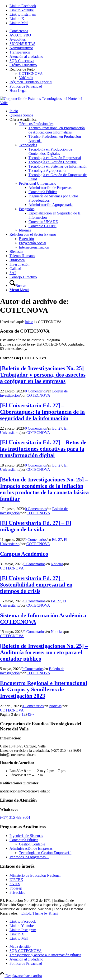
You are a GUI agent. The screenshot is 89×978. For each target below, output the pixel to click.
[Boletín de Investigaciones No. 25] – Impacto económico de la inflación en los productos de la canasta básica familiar (44, 489)
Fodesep (15, 888)
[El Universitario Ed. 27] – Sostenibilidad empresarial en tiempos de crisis (36, 584)
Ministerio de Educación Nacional (35, 875)
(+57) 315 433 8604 (15, 817)
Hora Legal (18, 91)
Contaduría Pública (23, 840)
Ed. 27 (57, 428)
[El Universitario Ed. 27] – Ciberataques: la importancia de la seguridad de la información (42, 411)
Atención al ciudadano (26, 56)
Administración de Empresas (30, 848)
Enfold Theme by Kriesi (39, 913)
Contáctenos (18, 31)
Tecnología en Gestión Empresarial (45, 853)
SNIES (14, 884)
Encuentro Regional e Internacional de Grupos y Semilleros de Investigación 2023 (43, 689)
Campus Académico (24, 554)
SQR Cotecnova (21, 61)
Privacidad (17, 892)
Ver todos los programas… (29, 857)
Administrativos (21, 48)
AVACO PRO (20, 35)
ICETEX (16, 880)
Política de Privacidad (25, 86)
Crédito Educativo (23, 65)
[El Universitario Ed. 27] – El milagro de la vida (35, 526)
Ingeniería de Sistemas (26, 836)
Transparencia (19, 52)
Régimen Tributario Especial (30, 82)
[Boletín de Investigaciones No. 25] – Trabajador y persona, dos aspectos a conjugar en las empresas (44, 374)
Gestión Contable (32, 844)
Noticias (57, 564)
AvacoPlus (17, 39)
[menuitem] (49, 31)
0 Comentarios (36, 391)
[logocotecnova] (44, 103)
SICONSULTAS (22, 44)
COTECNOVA (31, 73)
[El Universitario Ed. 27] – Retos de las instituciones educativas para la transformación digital (43, 448)
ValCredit (26, 78)
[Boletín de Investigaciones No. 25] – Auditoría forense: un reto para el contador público (44, 652)
